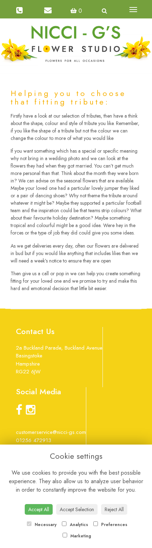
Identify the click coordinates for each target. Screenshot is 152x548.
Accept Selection (77, 509)
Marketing (80, 536)
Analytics (78, 524)
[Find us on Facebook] (21, 412)
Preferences (113, 524)
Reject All (114, 509)
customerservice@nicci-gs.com (51, 432)
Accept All (38, 509)
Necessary (45, 524)
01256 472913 (33, 440)
